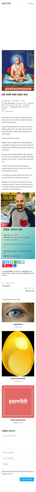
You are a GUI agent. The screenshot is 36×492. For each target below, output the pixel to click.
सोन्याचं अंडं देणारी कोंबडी (18, 379)
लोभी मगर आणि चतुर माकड (18, 420)
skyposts (14, 251)
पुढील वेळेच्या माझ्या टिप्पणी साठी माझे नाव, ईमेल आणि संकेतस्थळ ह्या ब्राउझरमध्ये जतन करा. (18, 473)
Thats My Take (15, 256)
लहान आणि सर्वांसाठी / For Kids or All (15, 103)
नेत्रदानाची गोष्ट (18, 324)
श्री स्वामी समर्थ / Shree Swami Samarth (17, 104)
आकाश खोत (7, 101)
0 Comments (8, 111)
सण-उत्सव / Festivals (16, 273)
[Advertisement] (18, 26)
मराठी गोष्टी (6, 3)
